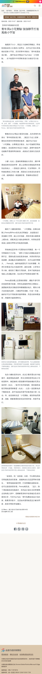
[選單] (39, 5)
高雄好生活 (22, 523)
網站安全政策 (14, 654)
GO (28, 1)
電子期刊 (9, 10)
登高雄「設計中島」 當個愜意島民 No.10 (26, 10)
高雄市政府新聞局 (11, 650)
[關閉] (40, 1)
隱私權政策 (4, 654)
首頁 (2, 10)
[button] (34, 5)
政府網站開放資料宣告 (26, 654)
